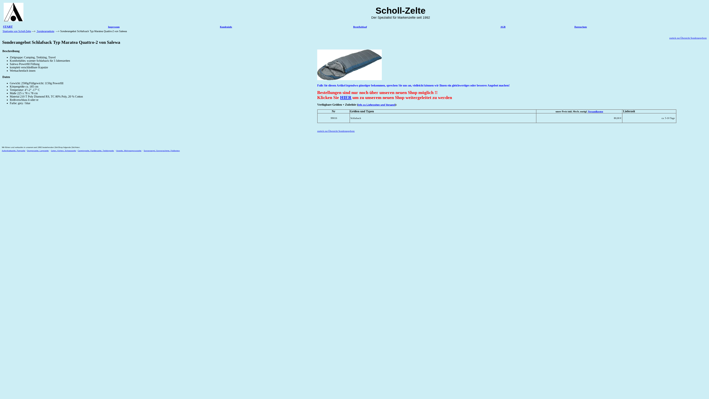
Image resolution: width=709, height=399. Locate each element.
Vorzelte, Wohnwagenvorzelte (128, 151)
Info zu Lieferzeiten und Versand (376, 104)
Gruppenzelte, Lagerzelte (38, 151)
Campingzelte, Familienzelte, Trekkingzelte (96, 151)
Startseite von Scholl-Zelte (17, 31)
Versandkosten (595, 111)
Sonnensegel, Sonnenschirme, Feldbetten (162, 151)
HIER (345, 97)
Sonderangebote (45, 31)
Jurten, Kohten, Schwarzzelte (63, 151)
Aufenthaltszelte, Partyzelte (13, 151)
